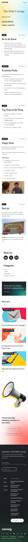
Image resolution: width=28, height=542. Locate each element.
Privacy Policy (13, 536)
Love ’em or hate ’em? (16, 94)
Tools (5, 269)
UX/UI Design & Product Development (17, 490)
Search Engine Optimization (14, 510)
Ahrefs (6, 115)
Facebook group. (6, 76)
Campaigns (7, 273)
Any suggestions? (17, 80)
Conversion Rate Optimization (15, 514)
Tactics (6, 271)
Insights (6, 486)
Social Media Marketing (16, 498)
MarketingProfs (8, 120)
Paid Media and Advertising (14, 494)
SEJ (20, 127)
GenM (12, 124)
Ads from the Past (9, 276)
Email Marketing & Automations (15, 505)
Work (5, 482)
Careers (6, 490)
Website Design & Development (15, 486)
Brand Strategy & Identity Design (17, 482)
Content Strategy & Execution (16, 501)
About (5, 478)
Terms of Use (21, 536)
